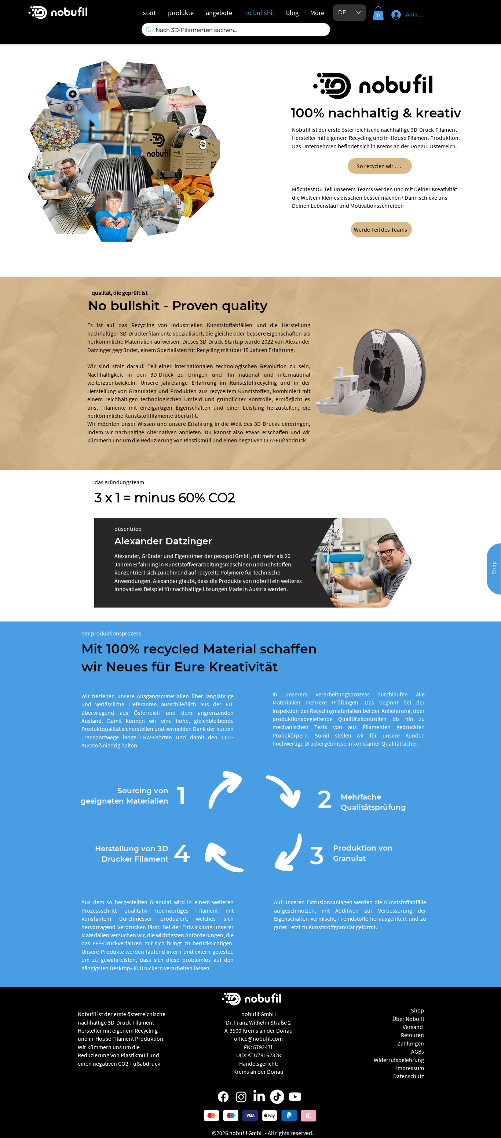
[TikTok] (277, 1097)
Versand (413, 1026)
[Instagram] (241, 1097)
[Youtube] (295, 1097)
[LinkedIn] (259, 1097)
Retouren (412, 1035)
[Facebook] (223, 1097)
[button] (378, 13)
